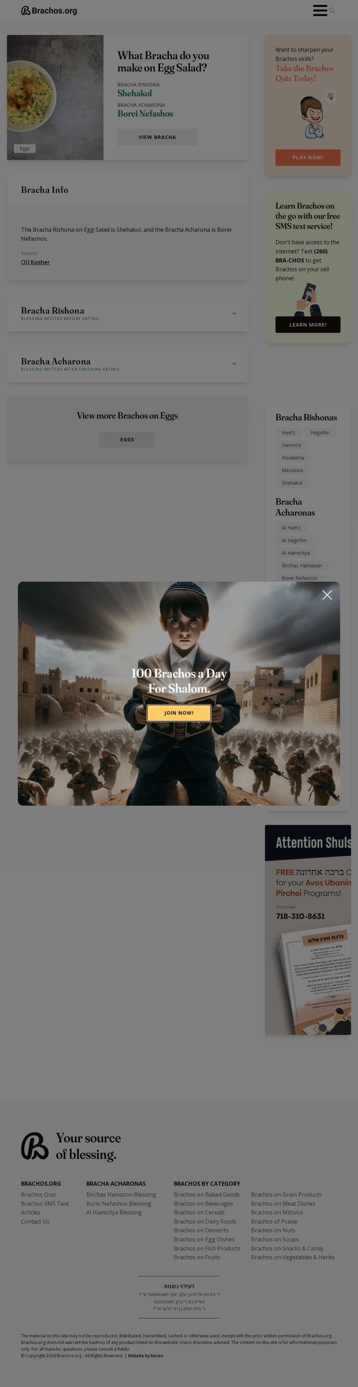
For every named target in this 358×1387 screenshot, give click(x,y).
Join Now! (179, 712)
